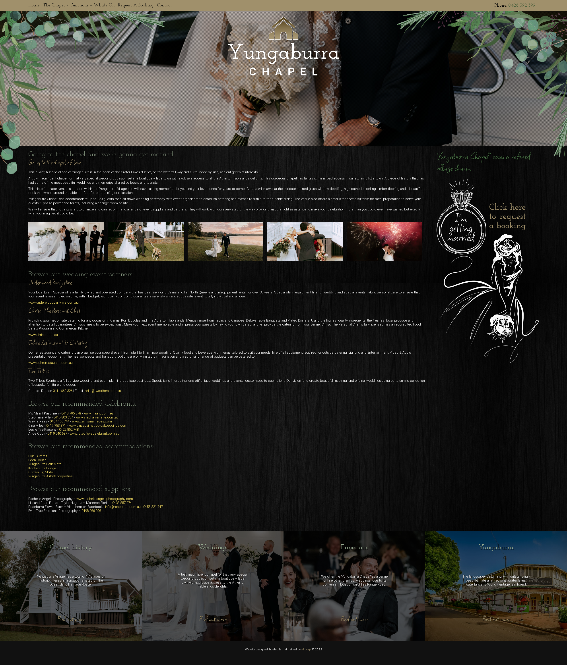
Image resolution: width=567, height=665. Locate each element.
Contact (164, 5)
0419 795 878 (71, 413)
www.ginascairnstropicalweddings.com (97, 426)
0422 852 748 (69, 430)
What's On (104, 5)
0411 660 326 (62, 391)
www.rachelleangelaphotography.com (104, 499)
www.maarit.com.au (98, 413)
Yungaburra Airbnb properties (50, 476)
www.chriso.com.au (43, 335)
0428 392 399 (521, 5)
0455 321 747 (153, 507)
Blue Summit (37, 456)
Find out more (71, 619)
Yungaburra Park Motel (45, 464)
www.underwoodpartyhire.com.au (53, 303)
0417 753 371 (56, 426)
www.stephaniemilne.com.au (97, 417)
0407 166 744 (59, 421)
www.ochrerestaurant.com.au (50, 363)
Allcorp (306, 649)
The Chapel (54, 5)
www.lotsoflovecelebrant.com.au (94, 434)
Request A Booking (136, 5)
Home (34, 5)
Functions (79, 5)
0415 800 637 (63, 417)
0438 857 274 (122, 503)
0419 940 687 (57, 434)
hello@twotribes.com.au (102, 391)
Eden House (37, 460)
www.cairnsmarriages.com (92, 421)
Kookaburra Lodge (42, 468)
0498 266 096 (91, 511)
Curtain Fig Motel (41, 472)
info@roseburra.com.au (123, 507)
